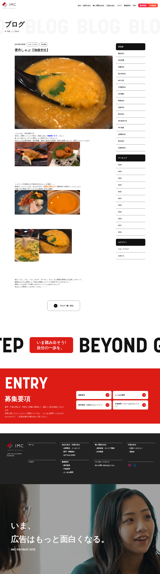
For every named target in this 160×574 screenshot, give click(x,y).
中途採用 (153, 5)
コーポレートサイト (102, 462)
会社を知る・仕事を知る (71, 445)
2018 (120, 218)
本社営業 (121, 60)
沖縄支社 (121, 67)
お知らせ (121, 256)
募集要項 (81, 395)
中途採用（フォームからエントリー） (127, 405)
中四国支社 (122, 87)
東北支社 (121, 141)
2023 (120, 185)
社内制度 (100, 452)
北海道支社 (122, 148)
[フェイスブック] (134, 465)
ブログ (119, 5)
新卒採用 (143, 5)
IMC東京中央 (122, 121)
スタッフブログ (32, 44)
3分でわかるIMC (69, 455)
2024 (120, 178)
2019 (120, 212)
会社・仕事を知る (84, 5)
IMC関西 (121, 94)
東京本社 (121, 114)
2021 (120, 198)
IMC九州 (121, 80)
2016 (120, 232)
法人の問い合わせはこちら (105, 465)
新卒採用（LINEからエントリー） (90, 405)
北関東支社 (122, 134)
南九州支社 (122, 74)
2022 (120, 192)
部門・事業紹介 (69, 452)
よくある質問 (120, 395)
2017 (120, 225)
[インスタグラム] (129, 465)
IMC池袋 (43, 44)
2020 (120, 205)
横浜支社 (121, 53)
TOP (8, 31)
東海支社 (121, 100)
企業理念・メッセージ (71, 448)
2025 (120, 171)
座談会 (132, 452)
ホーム (31, 445)
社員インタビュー (136, 448)
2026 (120, 165)
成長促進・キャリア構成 (106, 448)
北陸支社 (121, 107)
